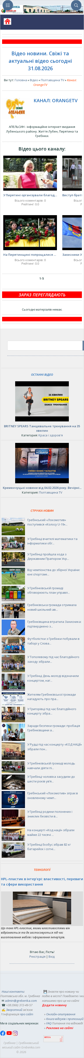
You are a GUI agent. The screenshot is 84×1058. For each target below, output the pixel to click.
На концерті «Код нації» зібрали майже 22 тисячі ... (50, 832)
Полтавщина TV (52, 80)
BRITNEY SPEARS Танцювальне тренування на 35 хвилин (42, 428)
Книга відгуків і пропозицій (64, 1019)
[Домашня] (5, 23)
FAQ (48, 1023)
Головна (21, 80)
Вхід (52, 956)
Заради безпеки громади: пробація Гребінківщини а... (53, 728)
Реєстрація (37, 956)
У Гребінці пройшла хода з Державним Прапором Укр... (48, 556)
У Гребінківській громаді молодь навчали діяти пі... (51, 765)
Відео (34, 80)
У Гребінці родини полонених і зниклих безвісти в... (49, 813)
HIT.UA (47, 1037)
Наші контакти (13, 991)
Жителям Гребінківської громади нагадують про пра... (51, 696)
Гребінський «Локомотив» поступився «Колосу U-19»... (47, 522)
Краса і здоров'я (50, 435)
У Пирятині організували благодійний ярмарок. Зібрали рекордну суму (30, 195)
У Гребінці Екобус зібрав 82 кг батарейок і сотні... (49, 846)
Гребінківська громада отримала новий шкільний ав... (52, 607)
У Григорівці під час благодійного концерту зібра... (51, 711)
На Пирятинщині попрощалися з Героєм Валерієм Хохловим (30, 254)
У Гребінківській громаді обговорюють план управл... (48, 590)
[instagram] (15, 1035)
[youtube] (9, 1035)
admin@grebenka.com (21, 1000)
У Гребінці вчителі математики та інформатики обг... (52, 541)
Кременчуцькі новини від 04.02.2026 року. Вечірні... (42, 488)
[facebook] (3, 1035)
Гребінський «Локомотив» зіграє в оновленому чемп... (52, 795)
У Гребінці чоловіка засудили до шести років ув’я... (51, 778)
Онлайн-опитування (60, 1014)
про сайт (26, 1014)
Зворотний (14, 1010)
